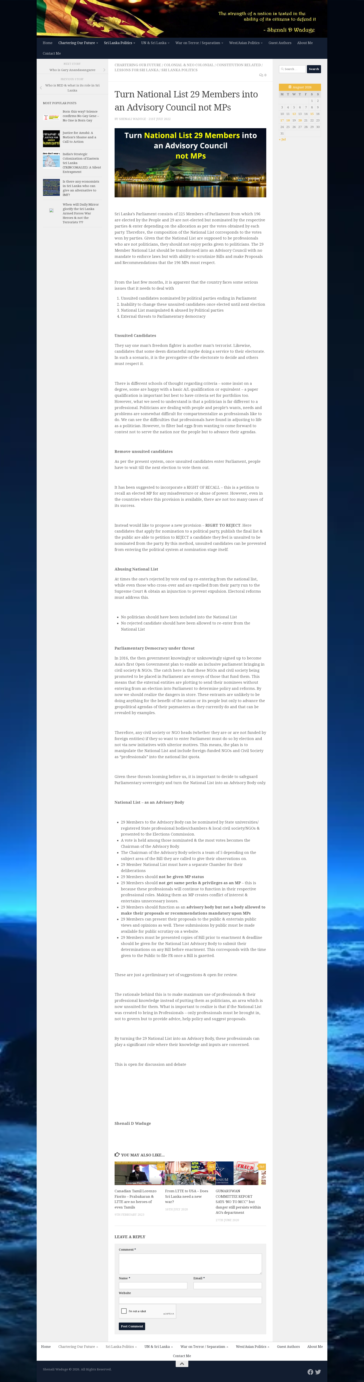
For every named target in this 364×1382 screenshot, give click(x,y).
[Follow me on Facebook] (310, 1372)
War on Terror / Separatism (197, 43)
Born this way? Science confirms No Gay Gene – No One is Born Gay (81, 116)
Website (125, 1293)
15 (312, 114)
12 (294, 114)
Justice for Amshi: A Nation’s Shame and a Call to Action (79, 137)
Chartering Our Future (76, 43)
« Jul (282, 139)
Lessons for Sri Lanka (137, 70)
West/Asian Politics (244, 43)
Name (124, 1278)
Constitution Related (239, 65)
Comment (127, 1249)
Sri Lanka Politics (118, 43)
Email (199, 1278)
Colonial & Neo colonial (189, 65)
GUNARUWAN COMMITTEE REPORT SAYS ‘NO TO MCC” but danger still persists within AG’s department (238, 1202)
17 (282, 120)
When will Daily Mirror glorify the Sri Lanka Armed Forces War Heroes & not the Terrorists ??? (81, 213)
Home (47, 43)
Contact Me (52, 53)
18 (288, 120)
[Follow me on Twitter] (318, 1372)
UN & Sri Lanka (153, 43)
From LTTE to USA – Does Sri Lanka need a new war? (186, 1196)
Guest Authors (280, 43)
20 (300, 120)
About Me (305, 43)
